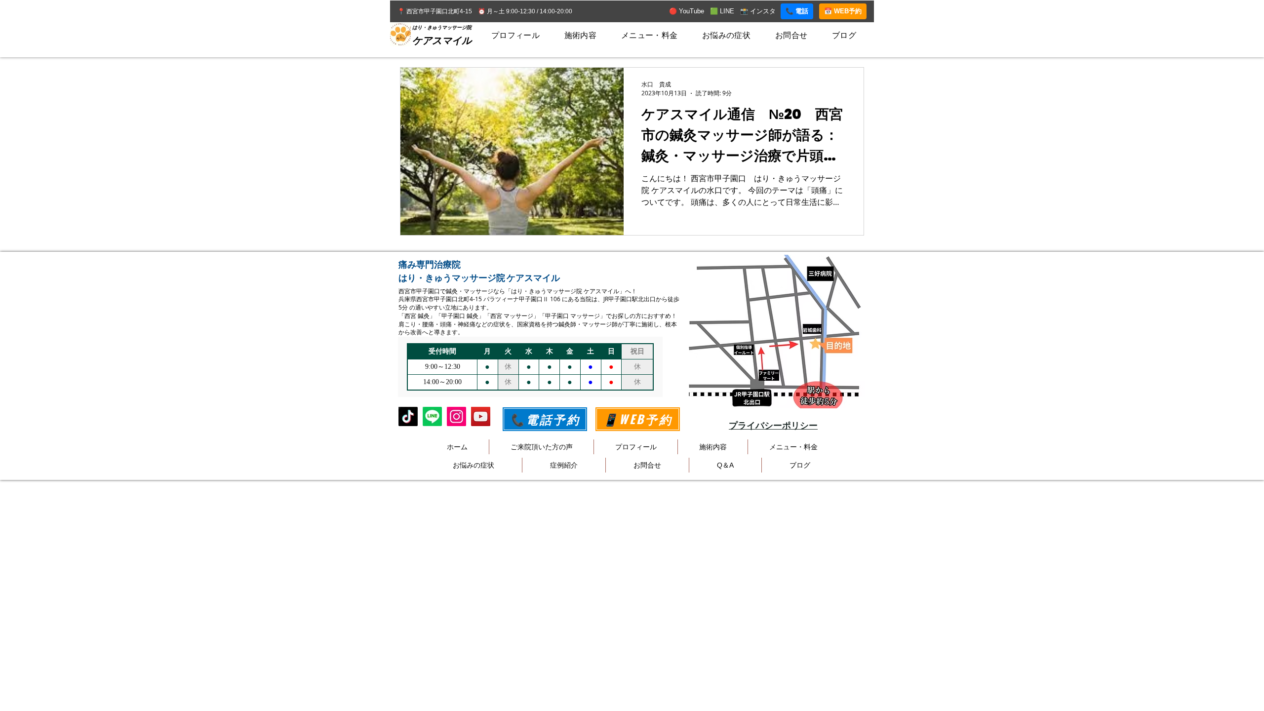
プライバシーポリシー (773, 425)
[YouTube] (480, 416)
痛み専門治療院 (429, 264)
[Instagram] (456, 416)
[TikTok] (408, 416)
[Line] (432, 416)
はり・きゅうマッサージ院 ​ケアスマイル (479, 278)
